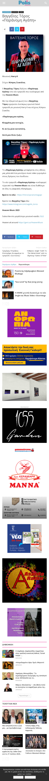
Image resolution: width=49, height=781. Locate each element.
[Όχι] (46, 774)
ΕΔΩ (42, 216)
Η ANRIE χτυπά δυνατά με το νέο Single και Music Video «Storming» (30, 294)
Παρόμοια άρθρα (9, 264)
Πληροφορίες (30, 777)
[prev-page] (3, 303)
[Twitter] (17, 29)
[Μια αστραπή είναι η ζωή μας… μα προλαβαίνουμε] (13, 716)
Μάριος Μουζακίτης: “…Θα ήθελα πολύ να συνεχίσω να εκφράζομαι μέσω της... (30, 686)
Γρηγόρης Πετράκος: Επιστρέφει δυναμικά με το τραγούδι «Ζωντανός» (13, 253)
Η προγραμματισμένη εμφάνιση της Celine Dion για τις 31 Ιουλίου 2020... (11, 751)
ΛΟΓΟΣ (5, 276)
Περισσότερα (24, 264)
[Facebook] (11, 29)
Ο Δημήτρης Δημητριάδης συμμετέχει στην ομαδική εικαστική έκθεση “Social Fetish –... (30, 653)
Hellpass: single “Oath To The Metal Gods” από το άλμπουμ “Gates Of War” (37, 253)
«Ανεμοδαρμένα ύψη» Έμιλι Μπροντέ (29, 662)
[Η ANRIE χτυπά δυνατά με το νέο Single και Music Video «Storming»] (8, 295)
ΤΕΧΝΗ (21, 12)
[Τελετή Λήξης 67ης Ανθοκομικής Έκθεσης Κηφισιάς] (36, 716)
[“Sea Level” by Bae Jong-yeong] (8, 284)
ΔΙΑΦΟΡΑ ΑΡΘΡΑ (31, 722)
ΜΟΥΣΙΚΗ (14, 12)
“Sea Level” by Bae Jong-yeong (28, 282)
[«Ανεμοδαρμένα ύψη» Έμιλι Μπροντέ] (8, 665)
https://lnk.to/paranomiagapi (29, 195)
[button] (4, 3)
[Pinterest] (22, 29)
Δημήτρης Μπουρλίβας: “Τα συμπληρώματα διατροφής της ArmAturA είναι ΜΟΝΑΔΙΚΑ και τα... (31, 675)
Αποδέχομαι (18, 777)
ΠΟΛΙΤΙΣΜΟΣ (6, 12)
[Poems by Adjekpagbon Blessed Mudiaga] (8, 273)
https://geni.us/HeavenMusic (30, 222)
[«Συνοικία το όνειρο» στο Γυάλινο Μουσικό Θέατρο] (36, 741)
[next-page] (7, 303)
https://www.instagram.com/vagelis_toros (20, 204)
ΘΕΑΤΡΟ (28, 748)
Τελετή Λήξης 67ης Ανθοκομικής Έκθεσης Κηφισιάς (33, 728)
